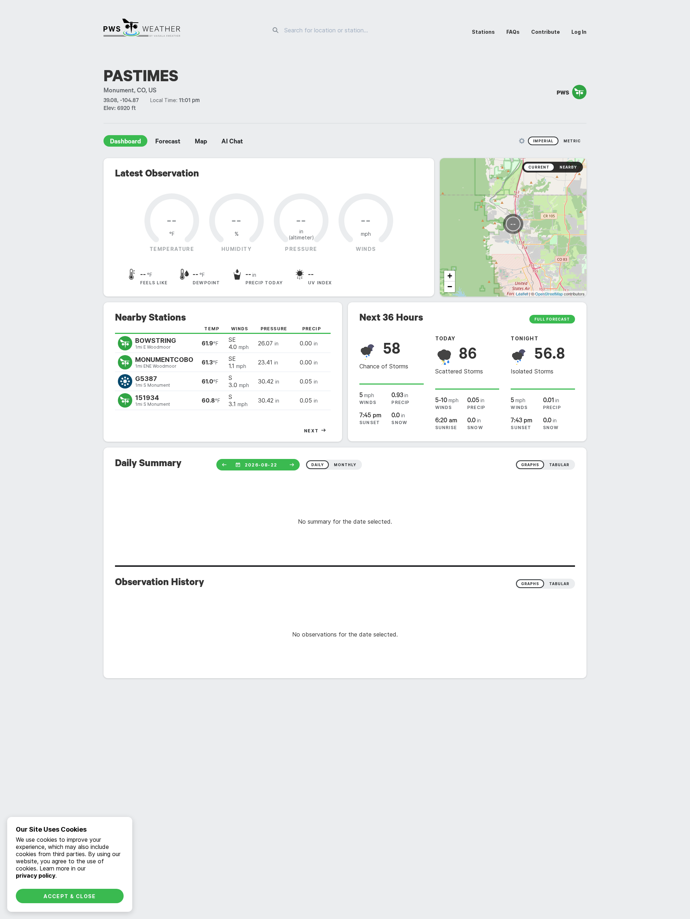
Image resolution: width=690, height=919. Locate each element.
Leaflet (522, 294)
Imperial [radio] (543, 141)
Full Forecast (552, 319)
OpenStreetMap (549, 294)
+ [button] (449, 275)
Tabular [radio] (559, 584)
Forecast (167, 142)
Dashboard (125, 142)
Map (201, 142)
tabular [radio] (559, 465)
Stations (483, 32)
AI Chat (232, 142)
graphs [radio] (530, 465)
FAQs (513, 32)
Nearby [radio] (568, 167)
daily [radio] (317, 465)
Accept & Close (69, 896)
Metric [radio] (572, 141)
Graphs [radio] (530, 584)
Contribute (545, 32)
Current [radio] (538, 167)
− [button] (449, 286)
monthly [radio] (345, 465)
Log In (578, 32)
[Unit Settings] (521, 140)
